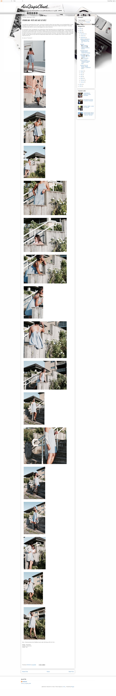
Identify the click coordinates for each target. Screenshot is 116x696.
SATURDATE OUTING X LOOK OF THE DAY (88, 100)
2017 (80, 30)
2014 (80, 86)
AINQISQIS (24, 681)
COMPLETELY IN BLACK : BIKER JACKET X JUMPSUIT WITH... (85, 67)
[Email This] (39, 665)
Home (48, 671)
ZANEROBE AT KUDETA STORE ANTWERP (87, 94)
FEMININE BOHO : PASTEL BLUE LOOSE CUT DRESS (85, 52)
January (82, 82)
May (82, 74)
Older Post (71, 671)
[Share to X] (42, 665)
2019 (80, 28)
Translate (88, 22)
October (82, 35)
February (83, 80)
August (82, 71)
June (82, 72)
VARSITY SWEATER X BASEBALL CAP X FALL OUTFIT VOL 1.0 (85, 41)
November (83, 33)
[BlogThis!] (40, 665)
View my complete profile (26, 683)
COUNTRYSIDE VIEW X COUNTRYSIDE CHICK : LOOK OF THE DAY (89, 114)
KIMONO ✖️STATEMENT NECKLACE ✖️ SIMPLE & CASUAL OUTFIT (84, 46)
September (83, 37)
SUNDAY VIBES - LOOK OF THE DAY (89, 107)
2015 (80, 84)
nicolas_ (64, 686)
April (82, 76)
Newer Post (25, 671)
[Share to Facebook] (43, 665)
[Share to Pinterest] (44, 665)
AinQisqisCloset (34, 6)
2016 (80, 32)
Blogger (72, 686)
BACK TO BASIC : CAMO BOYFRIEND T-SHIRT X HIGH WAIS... (85, 61)
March (82, 78)
